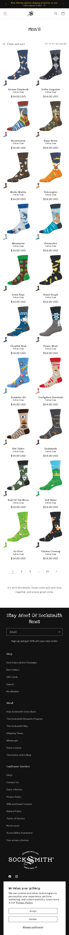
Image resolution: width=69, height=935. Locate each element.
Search (10, 684)
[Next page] (56, 571)
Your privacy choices (17, 840)
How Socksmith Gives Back (21, 711)
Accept (33, 910)
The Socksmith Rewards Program (24, 718)
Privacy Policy (13, 796)
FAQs (9, 775)
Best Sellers (13, 669)
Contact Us (12, 782)
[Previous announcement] (5, 4)
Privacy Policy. (24, 902)
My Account (13, 825)
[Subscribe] (58, 632)
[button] (5, 13)
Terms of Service (15, 818)
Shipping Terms (14, 733)
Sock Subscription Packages (21, 662)
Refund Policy (14, 811)
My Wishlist (12, 691)
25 (47, 571)
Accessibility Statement (19, 832)
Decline (33, 919)
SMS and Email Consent (19, 804)
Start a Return (14, 789)
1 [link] (13, 571)
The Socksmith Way (17, 726)
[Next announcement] (63, 4)
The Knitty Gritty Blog (18, 755)
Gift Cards (12, 677)
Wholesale (12, 740)
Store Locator (14, 747)
